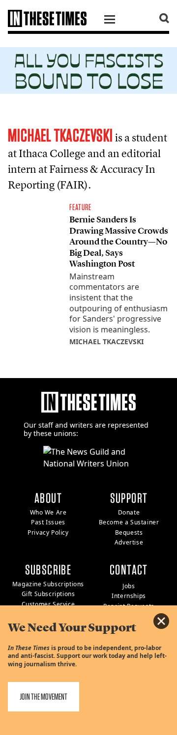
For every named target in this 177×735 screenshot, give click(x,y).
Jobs (128, 586)
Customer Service (48, 604)
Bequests (129, 532)
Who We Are (48, 512)
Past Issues (48, 522)
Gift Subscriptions (48, 594)
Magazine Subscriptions (48, 584)
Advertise (129, 542)
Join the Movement (43, 696)
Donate (129, 512)
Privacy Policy (48, 532)
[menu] (109, 20)
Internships (129, 596)
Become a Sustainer (129, 522)
